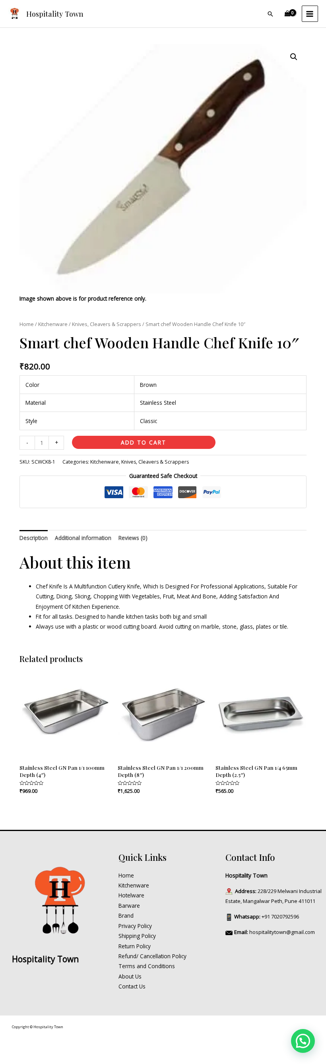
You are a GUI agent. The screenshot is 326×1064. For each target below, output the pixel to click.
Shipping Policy (137, 936)
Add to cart (143, 442)
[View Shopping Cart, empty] (288, 13)
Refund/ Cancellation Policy (152, 956)
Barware (129, 905)
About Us (130, 976)
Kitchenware (53, 324)
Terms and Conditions (146, 966)
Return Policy (134, 946)
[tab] (33, 538)
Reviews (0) (132, 538)
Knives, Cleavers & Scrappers (106, 324)
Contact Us (132, 986)
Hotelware (131, 895)
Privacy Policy (135, 926)
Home (26, 324)
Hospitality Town (54, 14)
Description (33, 538)
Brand (126, 915)
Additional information (83, 538)
